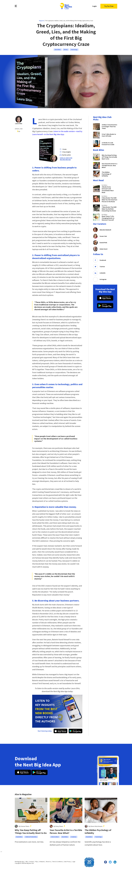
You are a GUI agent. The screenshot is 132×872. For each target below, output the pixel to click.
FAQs (36, 861)
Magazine (41, 20)
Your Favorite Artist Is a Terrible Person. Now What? (66, 831)
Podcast (31, 861)
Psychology (98, 837)
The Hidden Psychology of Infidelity (98, 831)
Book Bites (57, 49)
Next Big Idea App (19, 861)
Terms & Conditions (57, 861)
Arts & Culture (54, 837)
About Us (48, 861)
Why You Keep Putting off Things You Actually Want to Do (31, 831)
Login (94, 6)
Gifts (26, 861)
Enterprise (41, 861)
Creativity (73, 837)
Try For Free (108, 6)
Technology (74, 49)
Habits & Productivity (31, 837)
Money (65, 49)
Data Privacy (67, 861)
